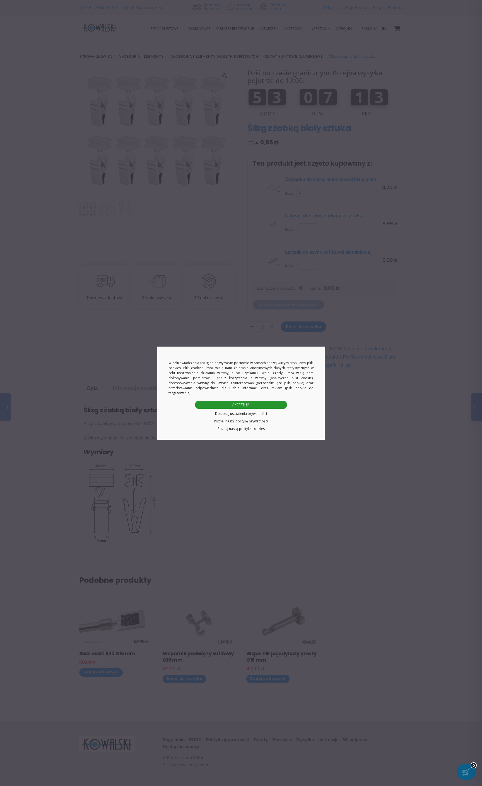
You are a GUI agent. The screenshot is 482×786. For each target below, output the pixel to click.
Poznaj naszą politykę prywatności (241, 421)
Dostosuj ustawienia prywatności (241, 413)
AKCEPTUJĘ (241, 404)
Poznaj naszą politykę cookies (241, 428)
